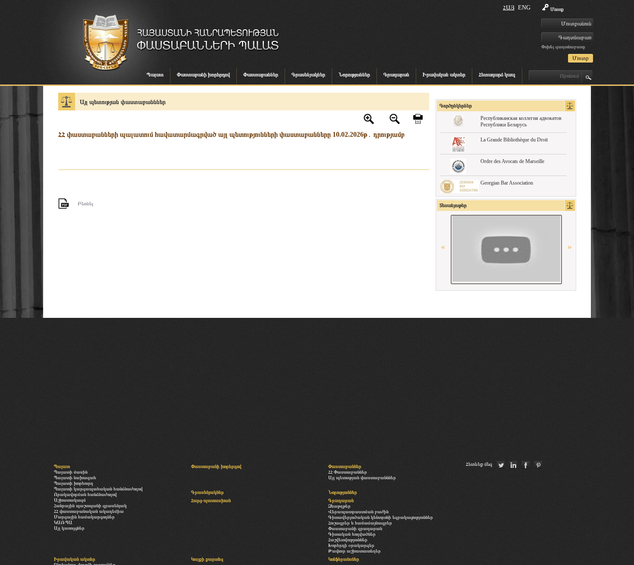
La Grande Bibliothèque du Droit (514, 140)
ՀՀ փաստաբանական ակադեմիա (89, 511)
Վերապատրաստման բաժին (358, 511)
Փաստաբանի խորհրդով (203, 75)
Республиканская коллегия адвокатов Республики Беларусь (521, 121)
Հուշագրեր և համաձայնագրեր (360, 522)
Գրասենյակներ (308, 75)
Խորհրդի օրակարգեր (351, 545)
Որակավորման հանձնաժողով (85, 494)
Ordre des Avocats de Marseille (512, 161)
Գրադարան (396, 75)
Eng (524, 7)
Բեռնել (85, 204)
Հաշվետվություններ (347, 539)
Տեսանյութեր (453, 205)
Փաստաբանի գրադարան (355, 528)
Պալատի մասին (71, 471)
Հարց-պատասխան (211, 500)
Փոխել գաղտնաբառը (563, 46)
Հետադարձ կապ (497, 75)
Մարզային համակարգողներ (84, 516)
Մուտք (557, 9)
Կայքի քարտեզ (207, 559)
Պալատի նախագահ (75, 477)
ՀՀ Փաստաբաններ (347, 471)
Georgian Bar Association (506, 183)
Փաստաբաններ (260, 75)
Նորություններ (354, 75)
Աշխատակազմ (70, 499)
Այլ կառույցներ (69, 527)
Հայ (509, 7)
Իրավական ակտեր (444, 75)
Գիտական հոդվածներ (352, 534)
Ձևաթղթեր (339, 505)
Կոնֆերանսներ (343, 559)
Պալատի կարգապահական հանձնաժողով (98, 488)
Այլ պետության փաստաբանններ (123, 101)
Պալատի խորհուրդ (73, 483)
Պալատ (155, 75)
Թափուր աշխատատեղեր (354, 550)
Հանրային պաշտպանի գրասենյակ (90, 505)
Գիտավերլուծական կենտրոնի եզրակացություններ (380, 517)
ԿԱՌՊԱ (63, 522)
